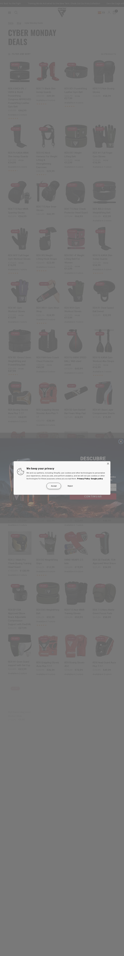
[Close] (108, 463)
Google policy (97, 479)
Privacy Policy (83, 479)
